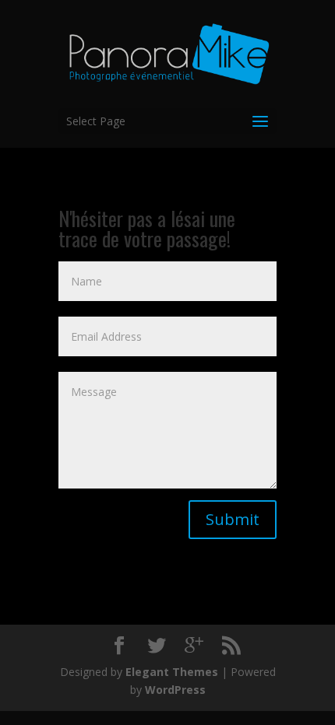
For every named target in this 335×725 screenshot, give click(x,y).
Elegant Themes (171, 671)
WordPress (175, 689)
